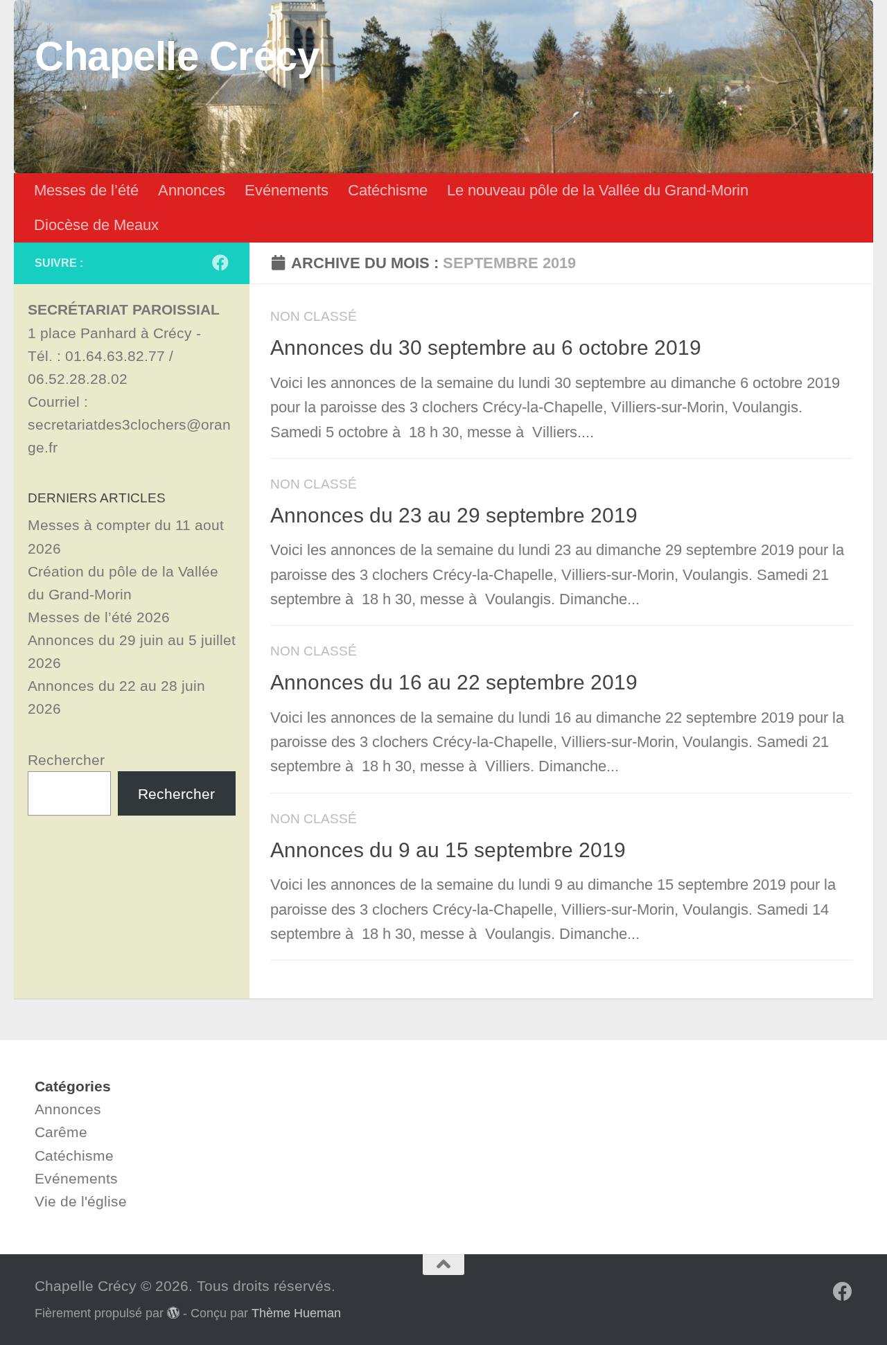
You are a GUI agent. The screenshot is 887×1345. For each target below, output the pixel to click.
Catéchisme (388, 190)
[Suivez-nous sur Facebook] (220, 262)
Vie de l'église (81, 1201)
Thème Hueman (296, 1313)
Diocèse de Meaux (96, 225)
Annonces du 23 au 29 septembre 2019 (454, 515)
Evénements (286, 190)
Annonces (191, 190)
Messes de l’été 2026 (99, 617)
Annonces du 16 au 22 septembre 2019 (454, 682)
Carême (61, 1132)
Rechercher (66, 760)
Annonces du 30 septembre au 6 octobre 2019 (485, 347)
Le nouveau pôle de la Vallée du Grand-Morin (597, 190)
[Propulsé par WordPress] (173, 1312)
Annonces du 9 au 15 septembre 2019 (448, 849)
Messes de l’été (86, 190)
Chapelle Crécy (177, 56)
